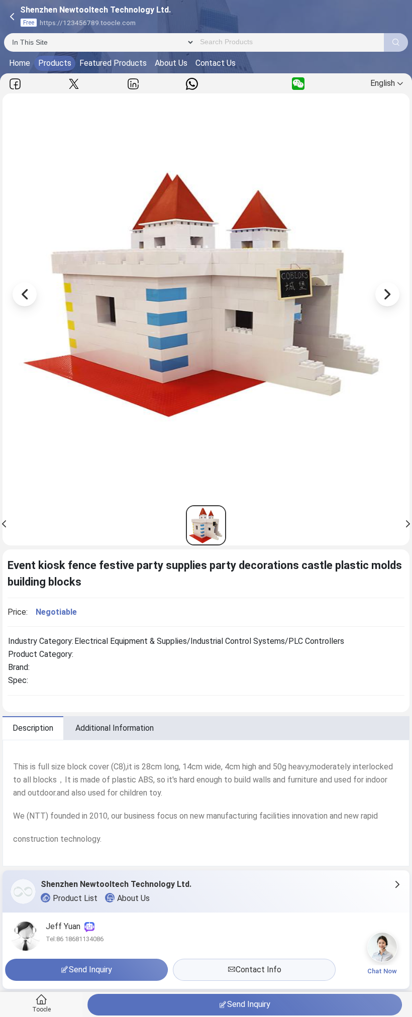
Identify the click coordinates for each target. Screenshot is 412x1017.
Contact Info (258, 969)
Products (54, 63)
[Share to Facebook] (15, 83)
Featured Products (113, 63)
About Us (171, 63)
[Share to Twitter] (74, 83)
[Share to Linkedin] (133, 83)
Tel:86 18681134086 (75, 939)
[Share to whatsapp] (192, 83)
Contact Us (215, 63)
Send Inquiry (248, 1004)
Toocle (41, 1009)
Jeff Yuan (65, 926)
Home (19, 63)
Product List (75, 898)
